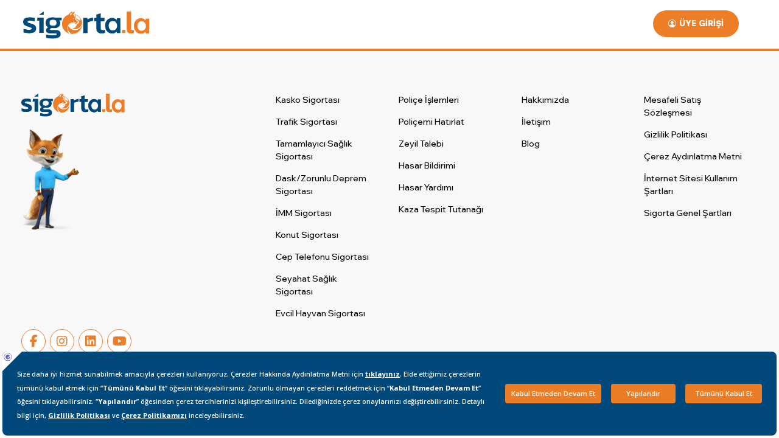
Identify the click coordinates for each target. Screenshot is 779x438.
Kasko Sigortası (308, 99)
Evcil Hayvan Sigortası (320, 313)
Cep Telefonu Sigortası (322, 256)
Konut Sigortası (307, 234)
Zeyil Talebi (421, 143)
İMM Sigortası (304, 212)
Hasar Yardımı (426, 187)
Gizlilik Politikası (675, 134)
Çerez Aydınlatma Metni (693, 156)
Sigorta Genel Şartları (688, 212)
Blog (531, 143)
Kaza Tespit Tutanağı (441, 209)
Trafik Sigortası (306, 121)
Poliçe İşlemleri (429, 99)
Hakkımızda (545, 99)
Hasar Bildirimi (427, 165)
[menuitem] (326, 100)
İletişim (536, 121)
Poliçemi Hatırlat (431, 121)
